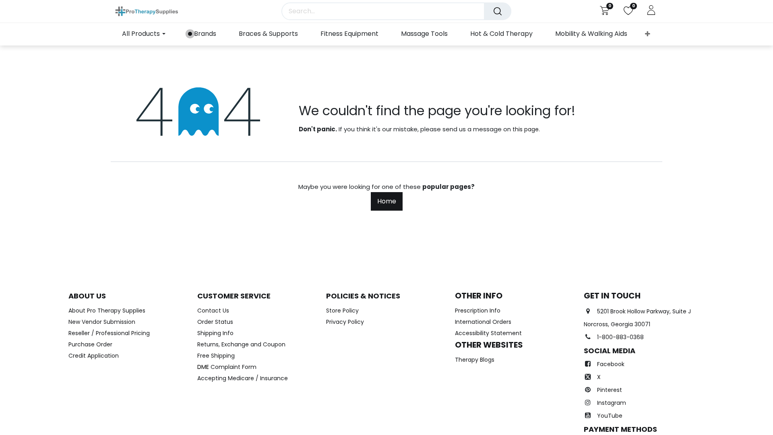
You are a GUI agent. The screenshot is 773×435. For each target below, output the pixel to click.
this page (526, 129)
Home (386, 201)
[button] (647, 34)
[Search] (497, 11)
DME (226, 367)
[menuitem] (202, 34)
